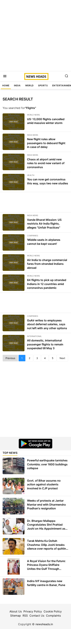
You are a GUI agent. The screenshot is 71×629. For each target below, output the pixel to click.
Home (5, 85)
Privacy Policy (32, 611)
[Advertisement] (35, 35)
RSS (25, 615)
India (17, 85)
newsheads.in (44, 624)
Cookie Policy (53, 611)
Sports (43, 85)
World (29, 85)
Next (62, 358)
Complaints (53, 615)
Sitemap (15, 615)
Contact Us (36, 615)
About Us (15, 611)
